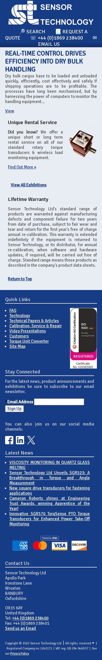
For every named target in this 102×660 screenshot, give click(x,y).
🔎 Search (32, 31)
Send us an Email (20, 628)
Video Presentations (27, 331)
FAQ (12, 310)
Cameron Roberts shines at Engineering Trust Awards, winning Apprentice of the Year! (49, 503)
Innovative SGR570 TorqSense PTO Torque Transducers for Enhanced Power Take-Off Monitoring (49, 519)
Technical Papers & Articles (34, 320)
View (9, 111)
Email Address (20, 401)
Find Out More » (22, 167)
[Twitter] (31, 442)
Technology (19, 315)
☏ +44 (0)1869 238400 (56, 38)
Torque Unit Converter (29, 341)
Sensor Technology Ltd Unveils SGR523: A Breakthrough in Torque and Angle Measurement (49, 478)
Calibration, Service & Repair (35, 325)
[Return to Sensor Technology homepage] (51, 23)
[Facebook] (9, 442)
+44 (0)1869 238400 (30, 618)
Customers (19, 336)
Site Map (17, 346)
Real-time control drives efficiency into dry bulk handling (45, 61)
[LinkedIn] (21, 442)
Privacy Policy (19, 653)
